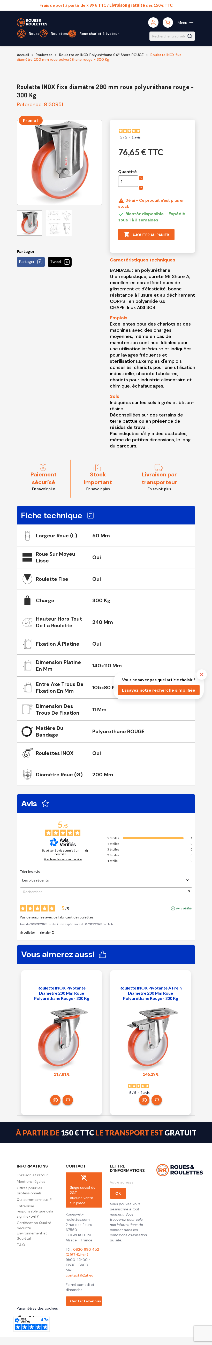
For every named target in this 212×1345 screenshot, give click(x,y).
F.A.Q (21, 1244)
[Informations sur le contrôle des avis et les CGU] (87, 851)
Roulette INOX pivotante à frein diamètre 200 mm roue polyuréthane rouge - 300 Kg (150, 993)
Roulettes (59, 33)
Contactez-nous (85, 1301)
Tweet (55, 261)
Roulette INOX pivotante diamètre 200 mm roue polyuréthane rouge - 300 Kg (61, 993)
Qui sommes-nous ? (34, 1199)
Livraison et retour (32, 1175)
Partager (27, 261)
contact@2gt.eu (79, 1275)
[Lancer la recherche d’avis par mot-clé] (189, 891)
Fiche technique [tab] (51, 515)
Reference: (30, 104)
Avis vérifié (184, 908)
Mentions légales (31, 1181)
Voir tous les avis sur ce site (63, 859)
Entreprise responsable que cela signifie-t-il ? (35, 1211)
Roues (34, 33)
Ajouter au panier (146, 234)
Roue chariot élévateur (99, 33)
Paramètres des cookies (37, 1308)
